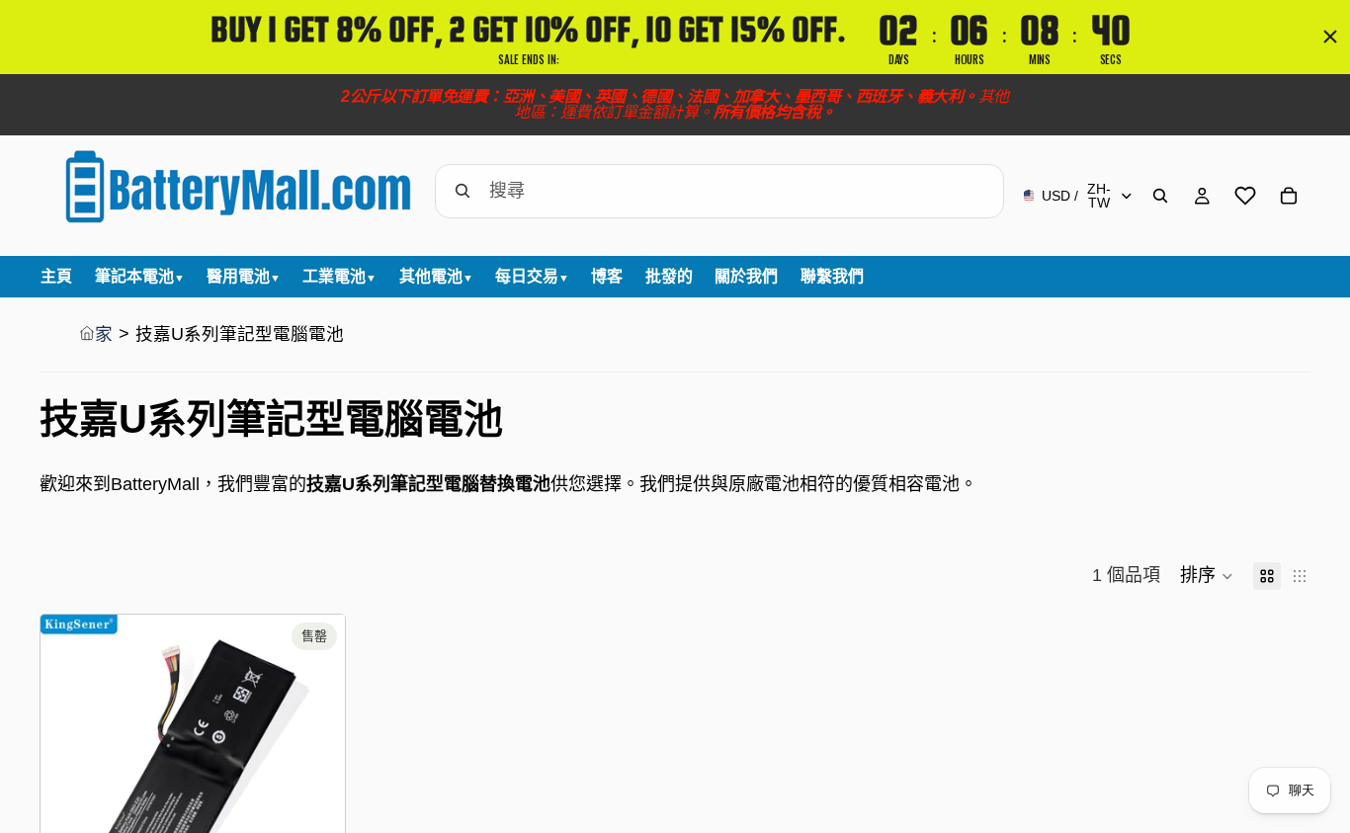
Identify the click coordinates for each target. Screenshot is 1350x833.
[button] (1206, 576)
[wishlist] (1245, 195)
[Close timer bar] (1330, 36)
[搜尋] (1160, 195)
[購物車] (1288, 195)
